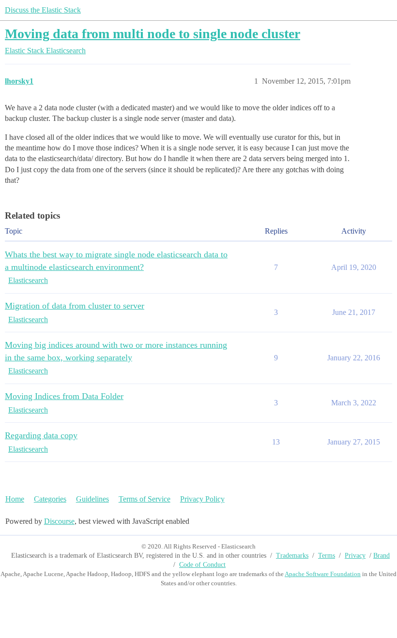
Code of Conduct (202, 564)
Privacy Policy (202, 499)
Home (14, 499)
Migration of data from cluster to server (74, 306)
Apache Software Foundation (323, 574)
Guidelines (92, 499)
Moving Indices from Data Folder (64, 396)
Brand (381, 555)
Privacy (355, 555)
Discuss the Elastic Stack (43, 10)
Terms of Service (144, 499)
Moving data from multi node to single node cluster (152, 33)
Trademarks (292, 555)
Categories (50, 499)
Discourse (59, 521)
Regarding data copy (41, 435)
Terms (326, 555)
